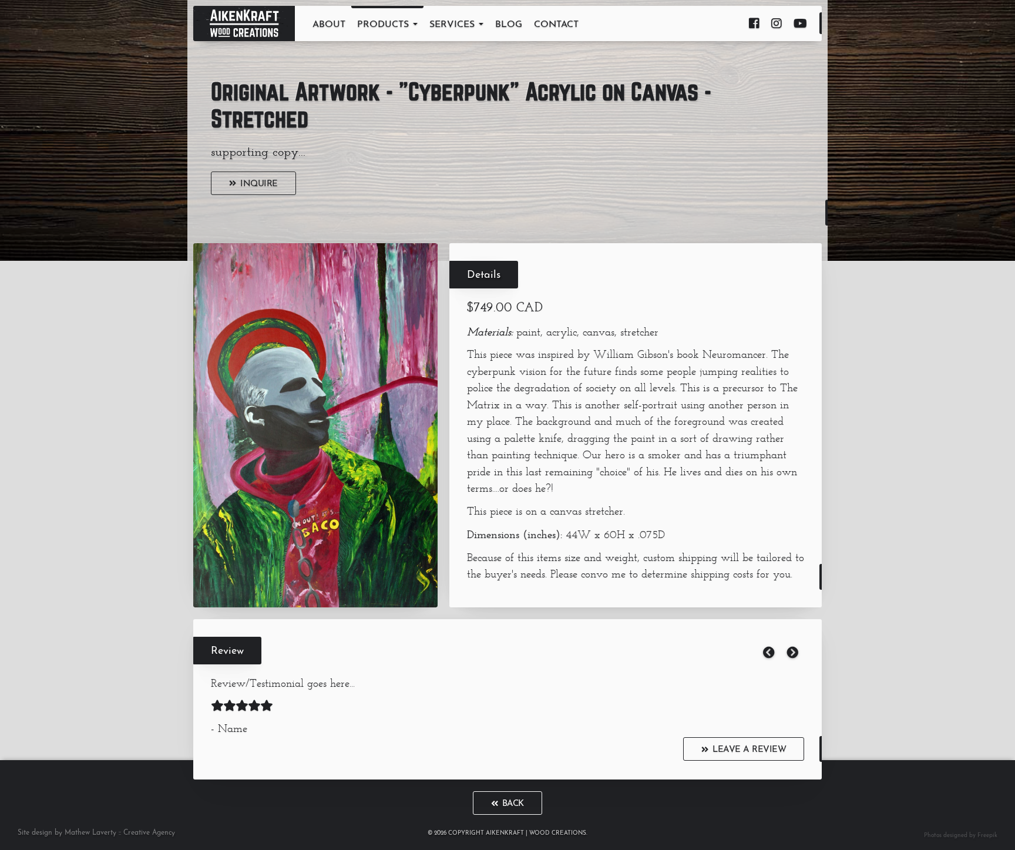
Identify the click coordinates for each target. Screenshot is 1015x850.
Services (453, 24)
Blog (508, 24)
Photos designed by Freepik (960, 835)
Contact (556, 24)
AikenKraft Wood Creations (244, 23)
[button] (769, 654)
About (328, 24)
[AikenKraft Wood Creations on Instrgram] (776, 23)
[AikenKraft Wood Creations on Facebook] (754, 23)
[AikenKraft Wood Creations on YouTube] (800, 23)
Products (384, 24)
